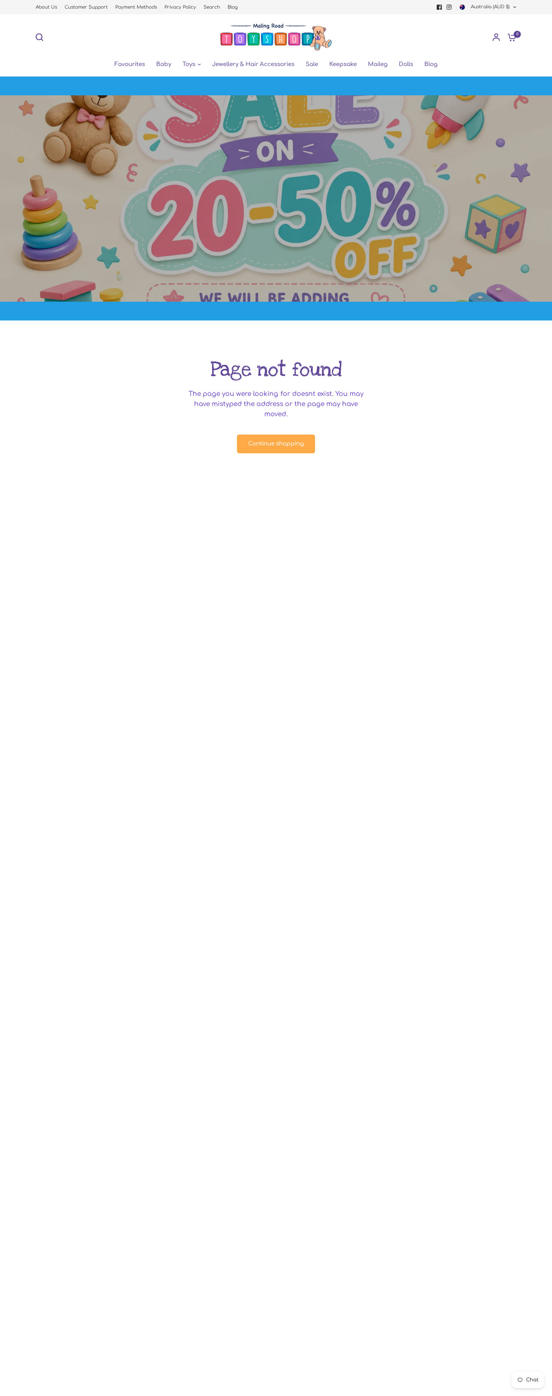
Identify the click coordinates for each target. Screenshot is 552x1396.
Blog (233, 7)
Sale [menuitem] (312, 64)
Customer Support (86, 7)
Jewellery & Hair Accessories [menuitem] (253, 64)
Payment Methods (136, 7)
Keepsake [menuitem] (343, 64)
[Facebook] (439, 7)
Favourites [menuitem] (130, 64)
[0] (510, 37)
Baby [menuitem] (163, 64)
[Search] (41, 37)
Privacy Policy (180, 7)
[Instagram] (449, 7)
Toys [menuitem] (188, 64)
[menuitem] (48, 7)
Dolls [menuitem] (406, 64)
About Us (46, 7)
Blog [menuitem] (430, 64)
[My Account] (496, 37)
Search (212, 7)
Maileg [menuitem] (378, 64)
